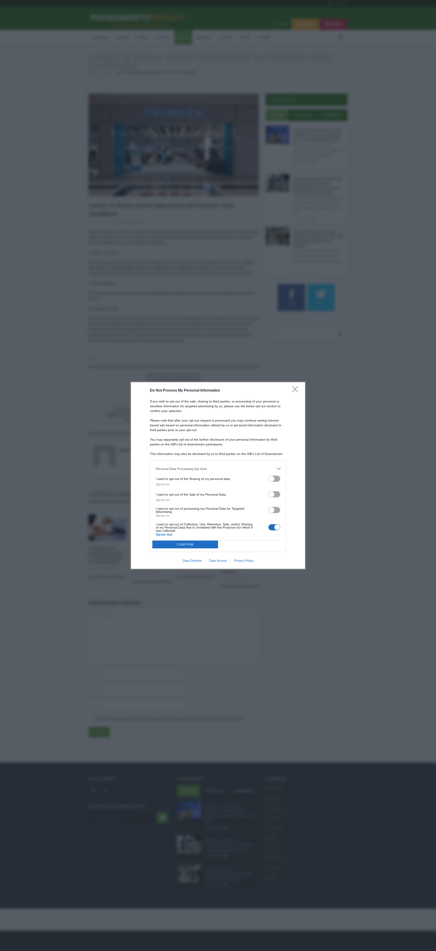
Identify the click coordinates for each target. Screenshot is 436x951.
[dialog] (218, 475)
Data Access (218, 560)
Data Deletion (192, 560)
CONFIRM (185, 544)
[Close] (296, 390)
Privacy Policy (244, 560)
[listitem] (218, 468)
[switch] (274, 479)
